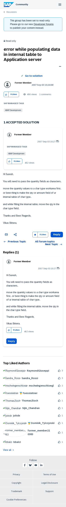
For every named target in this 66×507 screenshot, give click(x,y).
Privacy (16, 474)
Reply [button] (56, 234)
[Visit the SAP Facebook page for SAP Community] (24, 465)
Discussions (11, 12)
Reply (11, 341)
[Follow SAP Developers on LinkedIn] (41, 465)
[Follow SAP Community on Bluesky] (30, 465)
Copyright (16, 483)
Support (49, 491)
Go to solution (34, 76)
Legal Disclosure (49, 483)
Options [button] (59, 67)
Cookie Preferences (16, 499)
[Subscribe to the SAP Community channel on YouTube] (36, 465)
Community (22, 4)
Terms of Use (49, 474)
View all (7, 450)
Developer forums (44, 24)
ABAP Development (13, 110)
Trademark (16, 491)
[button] (6, 94)
